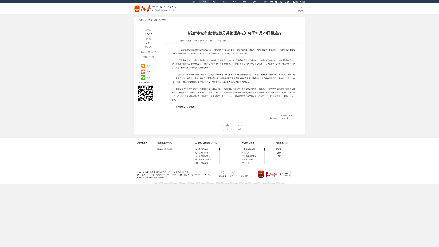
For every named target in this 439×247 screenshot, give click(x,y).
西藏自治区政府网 (164, 149)
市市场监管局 (247, 160)
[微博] (276, 2)
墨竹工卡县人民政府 (203, 160)
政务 (214, 2)
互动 (234, 2)
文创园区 (279, 156)
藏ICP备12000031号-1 (146, 175)
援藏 (255, 2)
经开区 (279, 149)
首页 (193, 2)
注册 (303, 2)
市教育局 (245, 153)
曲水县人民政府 (201, 156)
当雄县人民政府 (201, 149)
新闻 (204, 2)
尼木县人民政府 (201, 153)
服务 (224, 2)
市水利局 (245, 163)
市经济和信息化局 (249, 156)
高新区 (279, 153)
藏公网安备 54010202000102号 (197, 175)
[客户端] (281, 2)
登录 (296, 2)
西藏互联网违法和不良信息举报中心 (151, 178)
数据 (244, 2)
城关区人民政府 (201, 163)
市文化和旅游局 (248, 149)
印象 (265, 2)
